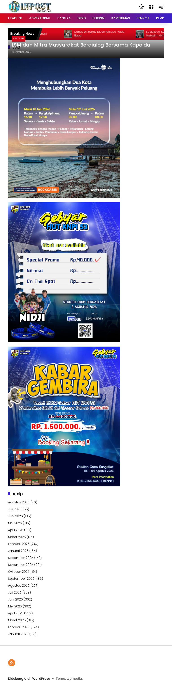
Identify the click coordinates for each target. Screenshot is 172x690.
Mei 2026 (15, 523)
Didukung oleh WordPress (29, 678)
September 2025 (21, 578)
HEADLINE (18, 38)
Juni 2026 (15, 516)
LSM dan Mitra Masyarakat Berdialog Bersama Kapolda (81, 45)
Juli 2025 (15, 592)
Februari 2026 (19, 544)
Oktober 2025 (19, 571)
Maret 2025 (17, 620)
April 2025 (15, 613)
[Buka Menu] (151, 6)
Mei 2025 (15, 606)
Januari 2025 (18, 634)
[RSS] (11, 662)
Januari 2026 (18, 551)
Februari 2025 (19, 627)
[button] (141, 6)
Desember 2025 (20, 558)
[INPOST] (30, 6)
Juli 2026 (15, 509)
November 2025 (20, 564)
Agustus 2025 (19, 585)
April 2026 (15, 530)
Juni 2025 (15, 599)
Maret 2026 (17, 537)
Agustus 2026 (19, 502)
